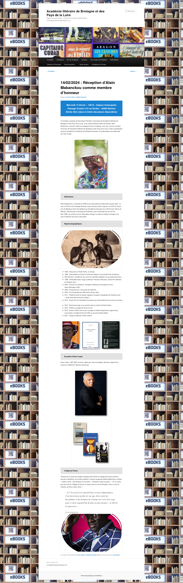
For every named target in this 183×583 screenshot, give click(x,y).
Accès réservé (84, 64)
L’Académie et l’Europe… (99, 64)
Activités (84, 60)
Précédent (50, 71)
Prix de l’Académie (72, 60)
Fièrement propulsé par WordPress (91, 576)
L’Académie (60, 60)
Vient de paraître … (70, 64)
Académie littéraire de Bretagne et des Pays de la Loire (76, 13)
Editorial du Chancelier (54, 64)
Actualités (50, 60)
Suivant (133, 71)
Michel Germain (81, 97)
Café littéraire (114, 60)
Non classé (81, 555)
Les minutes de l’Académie (98, 60)
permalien (117, 555)
